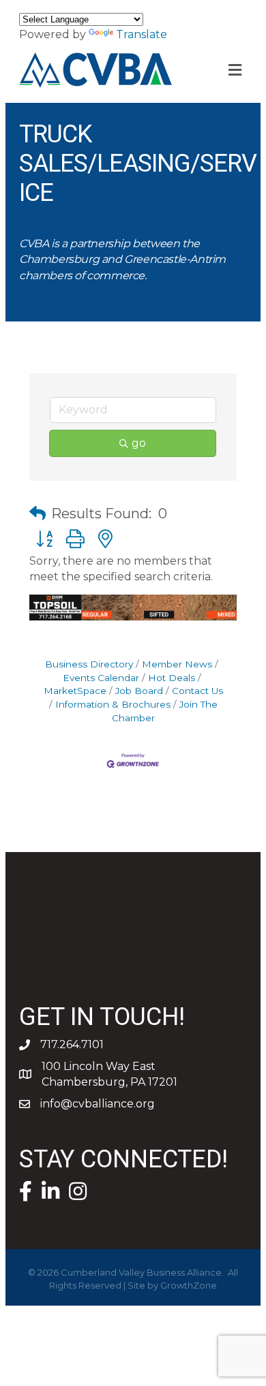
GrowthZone (188, 1285)
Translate (141, 34)
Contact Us (197, 690)
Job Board (139, 690)
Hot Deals (171, 677)
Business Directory (89, 664)
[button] (37, 513)
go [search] (139, 443)
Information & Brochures (113, 704)
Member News (177, 664)
